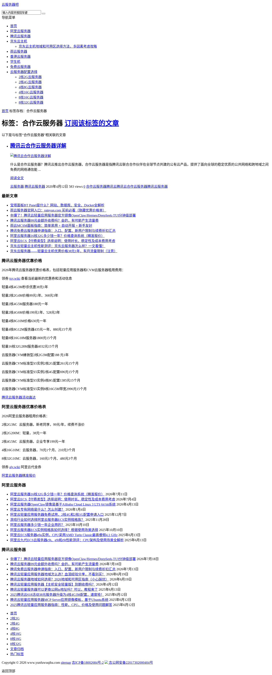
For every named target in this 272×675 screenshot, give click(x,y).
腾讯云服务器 (20, 36)
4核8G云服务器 (30, 87)
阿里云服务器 (20, 31)
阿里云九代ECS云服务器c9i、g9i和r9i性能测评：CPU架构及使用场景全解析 (67, 540)
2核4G (15, 623)
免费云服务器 (20, 67)
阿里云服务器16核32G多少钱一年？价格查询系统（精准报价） (57, 236)
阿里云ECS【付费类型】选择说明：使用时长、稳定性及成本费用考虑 (62, 241)
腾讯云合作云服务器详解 (38, 145)
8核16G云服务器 (31, 97)
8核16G (15, 639)
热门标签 (17, 654)
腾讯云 (111, 186)
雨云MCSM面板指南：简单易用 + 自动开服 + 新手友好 (51, 225)
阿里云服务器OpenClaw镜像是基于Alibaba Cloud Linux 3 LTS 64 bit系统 (63, 504)
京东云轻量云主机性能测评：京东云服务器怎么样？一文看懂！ (57, 246)
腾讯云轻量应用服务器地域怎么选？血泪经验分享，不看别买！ (57, 574)
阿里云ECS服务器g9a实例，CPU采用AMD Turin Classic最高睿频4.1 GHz (64, 535)
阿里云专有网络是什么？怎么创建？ (37, 509)
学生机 (15, 61)
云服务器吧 (10, 4)
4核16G (15, 634)
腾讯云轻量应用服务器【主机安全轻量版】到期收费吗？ (52, 584)
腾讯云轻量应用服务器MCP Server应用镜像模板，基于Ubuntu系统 (59, 600)
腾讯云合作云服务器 (132, 186)
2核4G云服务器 (30, 82)
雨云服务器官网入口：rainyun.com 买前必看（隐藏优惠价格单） (58, 210)
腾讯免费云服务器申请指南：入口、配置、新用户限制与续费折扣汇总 (63, 231)
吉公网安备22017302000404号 (130, 662)
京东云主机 (18, 41)
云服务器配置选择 (23, 72)
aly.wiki (14, 467)
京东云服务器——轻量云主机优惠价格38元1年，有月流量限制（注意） (63, 251)
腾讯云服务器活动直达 (19, 397)
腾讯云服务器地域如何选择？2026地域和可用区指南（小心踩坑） (59, 579)
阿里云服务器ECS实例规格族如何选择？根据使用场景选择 (54, 530)
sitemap (66, 662)
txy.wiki (14, 278)
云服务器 (17, 186)
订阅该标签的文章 (92, 123)
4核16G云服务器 (31, 92)
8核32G (15, 644)
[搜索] (43, 13)
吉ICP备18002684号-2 (88, 662)
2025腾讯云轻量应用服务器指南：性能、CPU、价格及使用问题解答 (61, 605)
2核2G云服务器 (30, 77)
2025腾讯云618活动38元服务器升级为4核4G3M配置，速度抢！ (57, 594)
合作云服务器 (96, 186)
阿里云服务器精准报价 (19, 475)
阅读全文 (17, 178)
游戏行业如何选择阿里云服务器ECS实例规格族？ (47, 519)
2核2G (15, 618)
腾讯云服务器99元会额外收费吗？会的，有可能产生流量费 (54, 220)
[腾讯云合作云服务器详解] (30, 156)
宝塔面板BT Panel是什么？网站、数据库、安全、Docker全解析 (57, 205)
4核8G (15, 628)
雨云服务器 (18, 51)
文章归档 (17, 649)
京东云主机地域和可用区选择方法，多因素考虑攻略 (58, 46)
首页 (13, 26)
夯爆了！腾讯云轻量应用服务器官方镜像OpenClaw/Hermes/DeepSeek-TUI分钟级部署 (73, 215)
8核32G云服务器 (31, 102)
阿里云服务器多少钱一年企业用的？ (37, 525)
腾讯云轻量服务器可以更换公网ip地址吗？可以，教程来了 (54, 589)
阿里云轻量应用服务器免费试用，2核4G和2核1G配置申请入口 (57, 514)
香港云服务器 (20, 56)
